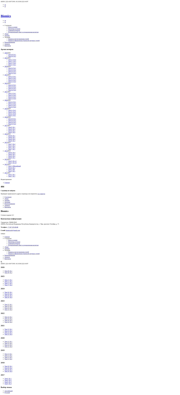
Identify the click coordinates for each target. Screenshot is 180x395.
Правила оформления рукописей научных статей (24, 40)
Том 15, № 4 (12, 81)
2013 (6, 159)
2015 (6, 142)
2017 (6, 125)
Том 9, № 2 (11, 130)
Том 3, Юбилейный (14, 166)
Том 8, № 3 (11, 141)
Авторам (7, 202)
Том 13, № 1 (12, 93)
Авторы (7, 35)
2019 (6, 108)
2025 (6, 58)
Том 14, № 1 (12, 85)
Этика (6, 34)
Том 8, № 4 (11, 139)
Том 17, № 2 (12, 63)
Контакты (7, 45)
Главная (7, 182)
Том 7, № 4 (11, 144)
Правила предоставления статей (18, 39)
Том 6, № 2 (11, 156)
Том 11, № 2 (12, 110)
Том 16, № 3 (12, 71)
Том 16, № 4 (12, 73)
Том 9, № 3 (11, 129)
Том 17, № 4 (12, 59)
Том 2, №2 (11, 169)
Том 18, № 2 (12, 56)
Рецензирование (9, 42)
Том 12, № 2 (12, 103)
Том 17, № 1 (12, 65)
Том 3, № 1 (11, 171)
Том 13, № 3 (12, 97)
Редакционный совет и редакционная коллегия (23, 32)
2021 (6, 92)
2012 (6, 164)
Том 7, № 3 (11, 146)
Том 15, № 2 (12, 78)
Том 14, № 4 (12, 90)
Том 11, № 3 (12, 112)
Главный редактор (14, 30)
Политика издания (14, 29)
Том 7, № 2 (11, 147)
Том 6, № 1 (11, 157)
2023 (6, 75)
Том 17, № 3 (12, 61)
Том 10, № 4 (12, 124)
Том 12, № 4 (12, 107)
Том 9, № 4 (11, 132)
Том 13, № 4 (12, 98)
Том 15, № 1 (12, 76)
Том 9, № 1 (11, 127)
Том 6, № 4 (11, 152)
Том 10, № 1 (12, 119)
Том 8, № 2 (11, 137)
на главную (41, 194)
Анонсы (7, 44)
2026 (6, 53)
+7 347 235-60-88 (12, 227)
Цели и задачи (12, 27)
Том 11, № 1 (12, 115)
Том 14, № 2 (12, 86)
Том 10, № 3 (12, 122)
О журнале (7, 197)
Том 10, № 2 (12, 120)
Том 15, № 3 (12, 80)
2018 (6, 117)
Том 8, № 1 (11, 135)
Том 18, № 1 (12, 54)
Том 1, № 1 (11, 176)
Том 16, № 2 (12, 70)
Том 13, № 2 (12, 95)
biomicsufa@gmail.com (13, 230)
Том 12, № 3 (12, 105)
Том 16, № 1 (12, 68)
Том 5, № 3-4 (12, 163)
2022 (6, 83)
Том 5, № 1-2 (12, 161)
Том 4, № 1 (11, 168)
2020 (6, 100)
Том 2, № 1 (11, 174)
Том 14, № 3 (12, 88)
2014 (6, 151)
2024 (6, 66)
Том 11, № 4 (12, 114)
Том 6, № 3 (11, 154)
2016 (6, 134)
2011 (5, 173)
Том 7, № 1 (11, 149)
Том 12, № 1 (12, 102)
